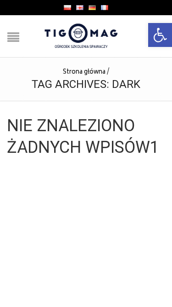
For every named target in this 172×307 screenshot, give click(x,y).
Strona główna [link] (84, 72)
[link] (160, 35)
